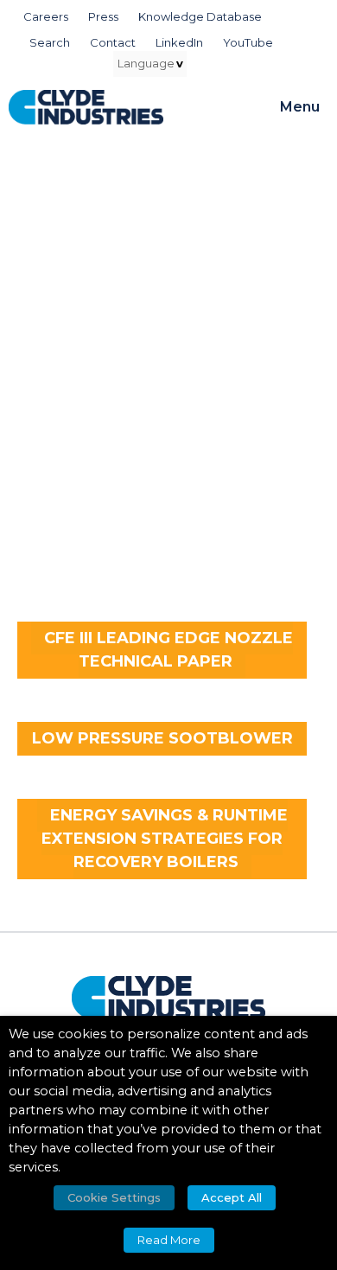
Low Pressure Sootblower (162, 738)
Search (49, 42)
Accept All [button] (231, 1197)
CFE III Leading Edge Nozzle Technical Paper (168, 650)
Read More (168, 1240)
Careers (45, 16)
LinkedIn (179, 42)
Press (103, 16)
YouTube (248, 42)
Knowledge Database (200, 16)
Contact (113, 42)
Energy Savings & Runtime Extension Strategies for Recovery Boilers (164, 838)
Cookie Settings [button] (114, 1197)
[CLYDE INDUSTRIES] (86, 107)
